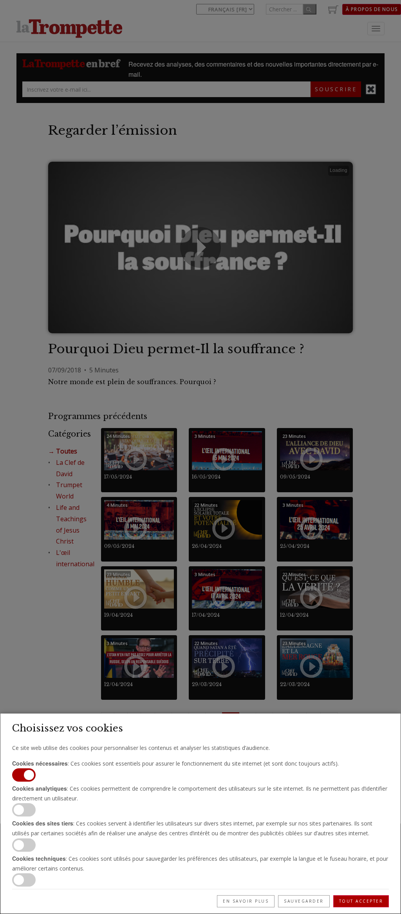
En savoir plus (246, 901)
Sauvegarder (304, 901)
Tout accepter (361, 901)
